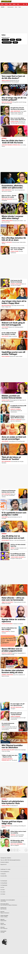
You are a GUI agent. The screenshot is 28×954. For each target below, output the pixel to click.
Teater (19, 7)
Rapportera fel (3, 864)
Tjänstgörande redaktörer (6, 857)
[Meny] (23, 4)
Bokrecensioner (11, 7)
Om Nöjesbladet (4, 885)
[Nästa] (26, 850)
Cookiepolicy (3, 873)
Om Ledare (3, 891)
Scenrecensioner (6, 42)
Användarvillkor (4, 876)
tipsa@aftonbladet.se (16, 860)
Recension (5, 39)
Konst (16, 7)
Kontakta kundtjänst (5, 862)
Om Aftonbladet (4, 880)
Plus (18, 1)
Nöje (10, 4)
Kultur (2, 7)
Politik (18, 39)
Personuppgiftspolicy (5, 871)
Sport (6, 4)
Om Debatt (3, 894)
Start (2, 4)
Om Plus (2, 887)
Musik (15, 42)
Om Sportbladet (4, 883)
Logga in (24, 1)
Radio (14, 4)
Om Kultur (3, 889)
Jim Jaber (3, 932)
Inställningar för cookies (5, 869)
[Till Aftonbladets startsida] (6, 1)
